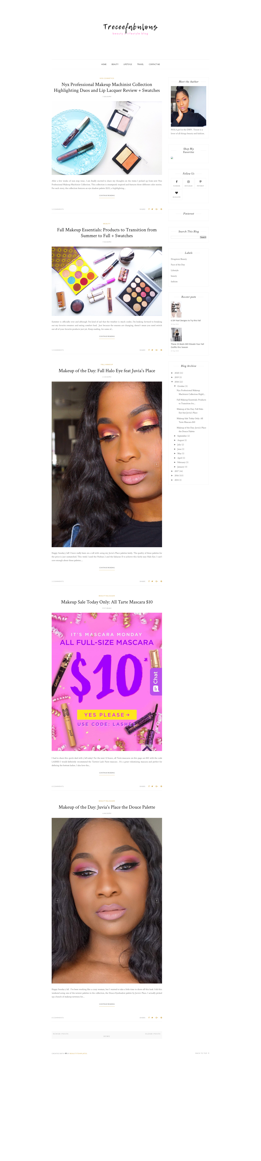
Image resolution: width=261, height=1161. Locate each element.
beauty (106, 313)
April (179, 457)
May (179, 453)
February (181, 462)
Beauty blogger (107, 614)
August (180, 440)
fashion (174, 281)
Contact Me (154, 64)
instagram (188, 186)
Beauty (115, 64)
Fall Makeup (107, 459)
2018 (177, 381)
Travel (140, 64)
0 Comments (58, 804)
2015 (177, 480)
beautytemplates (78, 1068)
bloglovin (176, 197)
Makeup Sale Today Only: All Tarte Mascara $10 (107, 620)
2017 (177, 471)
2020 (177, 372)
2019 (177, 377)
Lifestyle (174, 270)
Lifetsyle (128, 64)
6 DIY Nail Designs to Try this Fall (186, 320)
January (180, 466)
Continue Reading (107, 285)
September (182, 435)
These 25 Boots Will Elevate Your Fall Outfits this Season (187, 345)
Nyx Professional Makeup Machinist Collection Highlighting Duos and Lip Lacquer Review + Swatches (107, 87)
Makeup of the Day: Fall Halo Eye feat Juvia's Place (107, 465)
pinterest (200, 186)
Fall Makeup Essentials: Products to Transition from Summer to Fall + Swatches (107, 322)
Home (103, 64)
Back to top (201, 1068)
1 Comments (58, 299)
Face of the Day (178, 264)
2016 (177, 475)
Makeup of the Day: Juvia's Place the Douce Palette (107, 825)
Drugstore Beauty (179, 259)
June (179, 449)
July (179, 444)
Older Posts (153, 1049)
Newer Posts (61, 1049)
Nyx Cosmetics (107, 78)
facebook (176, 186)
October (181, 386)
